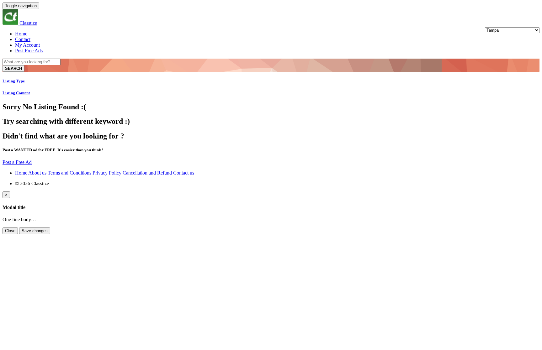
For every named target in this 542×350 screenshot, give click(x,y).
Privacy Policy (108, 172)
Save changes (35, 230)
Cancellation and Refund (148, 172)
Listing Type (14, 81)
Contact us (183, 172)
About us (38, 172)
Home (21, 33)
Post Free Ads (29, 50)
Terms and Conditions (70, 172)
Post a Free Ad (17, 162)
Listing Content (16, 93)
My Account (27, 45)
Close (10, 230)
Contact (22, 39)
